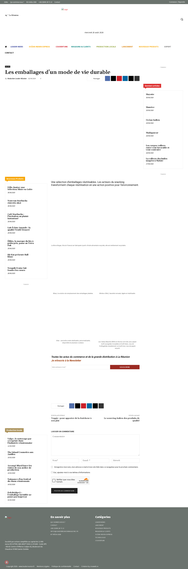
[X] (113, 78)
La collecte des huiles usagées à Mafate (156, 160)
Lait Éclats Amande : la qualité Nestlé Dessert (19, 229)
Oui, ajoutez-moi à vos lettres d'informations (71, 472)
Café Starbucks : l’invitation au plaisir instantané (18, 216)
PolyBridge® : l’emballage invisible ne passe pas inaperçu (19, 494)
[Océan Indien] (176, 123)
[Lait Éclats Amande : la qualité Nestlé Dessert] (40, 231)
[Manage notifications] (7, 562)
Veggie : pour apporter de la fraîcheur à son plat (71, 419)
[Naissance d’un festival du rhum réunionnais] (40, 482)
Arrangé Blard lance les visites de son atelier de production (20, 468)
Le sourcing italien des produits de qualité (122, 419)
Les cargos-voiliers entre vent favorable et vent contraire (157, 147)
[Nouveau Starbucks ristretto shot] (40, 204)
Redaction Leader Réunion (16, 78)
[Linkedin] (171, 19)
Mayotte (150, 94)
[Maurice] (176, 110)
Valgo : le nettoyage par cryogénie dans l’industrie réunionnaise (20, 441)
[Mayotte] (176, 97)
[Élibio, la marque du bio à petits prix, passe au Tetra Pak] (40, 244)
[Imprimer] (137, 78)
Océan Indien (153, 120)
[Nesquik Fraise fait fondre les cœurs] (40, 271)
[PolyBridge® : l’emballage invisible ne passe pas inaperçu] (40, 496)
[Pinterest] (119, 78)
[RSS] (176, 19)
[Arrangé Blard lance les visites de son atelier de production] (40, 469)
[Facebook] (167, 19)
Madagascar (152, 133)
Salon (7, 66)
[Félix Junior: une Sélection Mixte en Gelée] (40, 191)
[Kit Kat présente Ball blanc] (40, 258)
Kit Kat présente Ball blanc (18, 256)
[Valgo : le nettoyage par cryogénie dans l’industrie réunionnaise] (40, 442)
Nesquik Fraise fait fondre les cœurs (17, 269)
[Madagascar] (176, 135)
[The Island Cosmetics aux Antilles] (40, 456)
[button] (182, 19)
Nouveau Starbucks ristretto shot (17, 202)
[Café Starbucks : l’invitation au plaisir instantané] (40, 218)
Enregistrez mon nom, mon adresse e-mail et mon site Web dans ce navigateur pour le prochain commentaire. (96, 467)
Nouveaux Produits (15, 179)
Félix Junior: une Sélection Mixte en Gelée (20, 188)
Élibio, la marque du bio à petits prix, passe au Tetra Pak (21, 243)
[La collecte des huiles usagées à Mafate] (176, 161)
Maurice (150, 107)
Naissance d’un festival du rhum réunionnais (19, 480)
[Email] (131, 78)
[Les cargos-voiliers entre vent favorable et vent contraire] (176, 148)
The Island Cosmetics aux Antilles (20, 453)
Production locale (14, 430)
